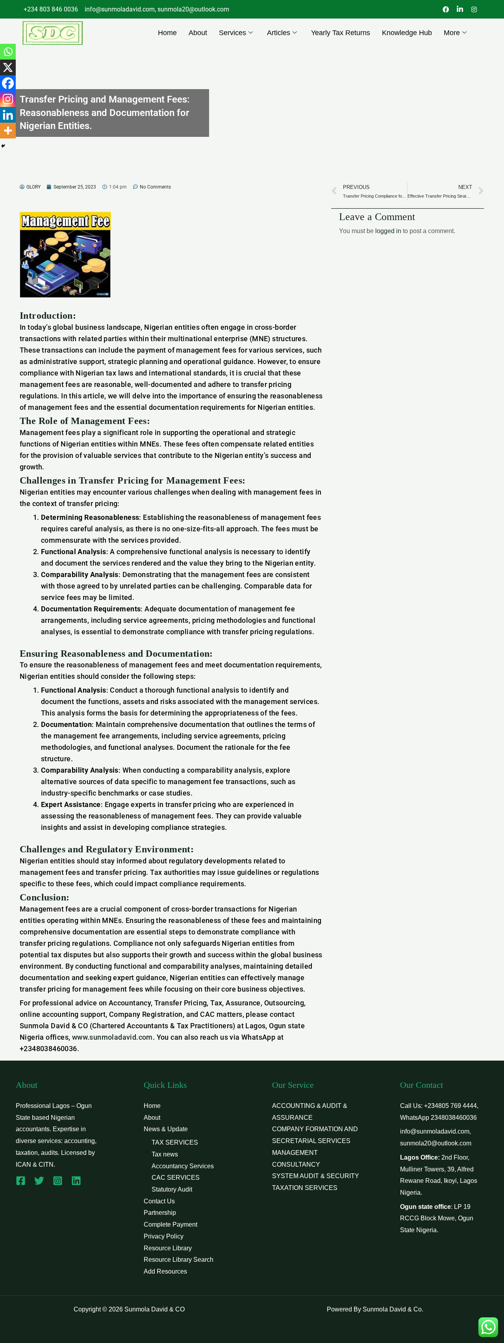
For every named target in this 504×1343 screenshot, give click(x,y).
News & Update (166, 1129)
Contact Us (159, 1201)
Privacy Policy (163, 1236)
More (452, 33)
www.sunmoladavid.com (112, 1037)
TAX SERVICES (175, 1142)
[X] (8, 67)
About (198, 33)
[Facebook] (8, 83)
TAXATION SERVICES (304, 1187)
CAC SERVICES (176, 1177)
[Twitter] (39, 1181)
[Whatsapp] (8, 52)
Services (232, 33)
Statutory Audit (172, 1189)
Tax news (165, 1154)
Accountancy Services (183, 1166)
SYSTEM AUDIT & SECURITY (315, 1176)
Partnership (160, 1212)
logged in (388, 231)
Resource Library (168, 1248)
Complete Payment (170, 1224)
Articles (278, 33)
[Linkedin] (8, 115)
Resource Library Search (178, 1259)
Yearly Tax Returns (340, 33)
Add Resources (165, 1271)
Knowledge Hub (407, 33)
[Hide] (3, 146)
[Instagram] (8, 99)
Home (167, 33)
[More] (8, 130)
